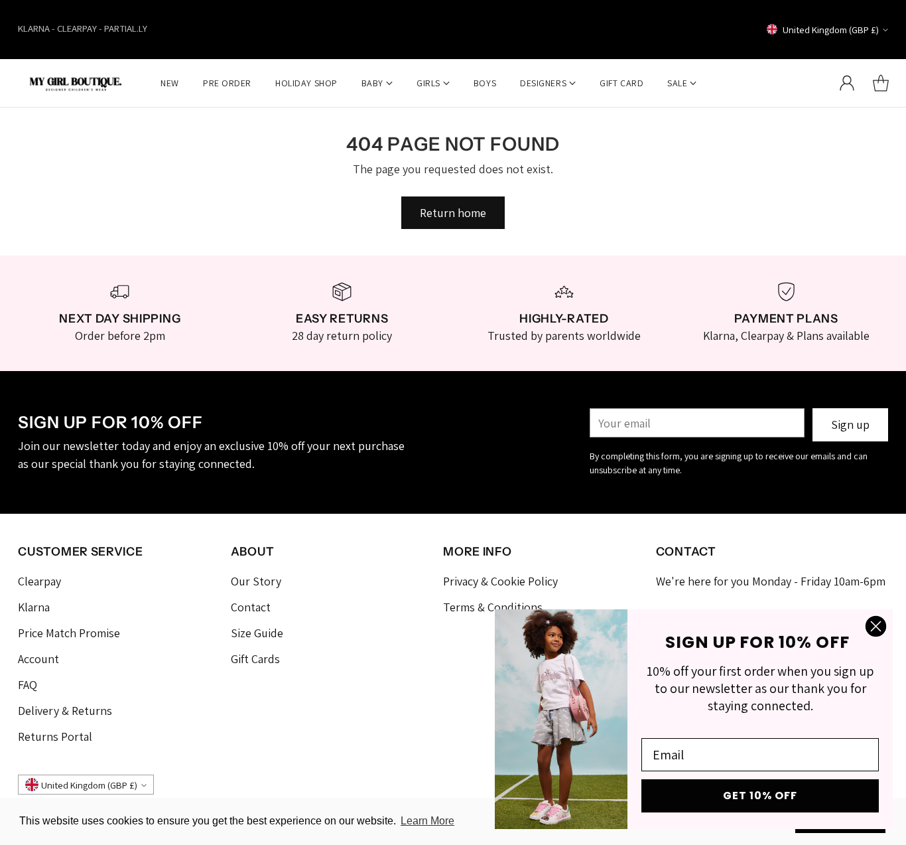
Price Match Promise (69, 633)
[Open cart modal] (880, 83)
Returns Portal (55, 736)
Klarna (34, 607)
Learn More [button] (427, 820)
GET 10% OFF (760, 795)
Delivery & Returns (65, 710)
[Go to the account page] (847, 83)
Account (38, 658)
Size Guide (257, 633)
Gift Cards (255, 658)
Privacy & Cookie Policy (500, 581)
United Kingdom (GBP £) (831, 29)
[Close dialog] (875, 626)
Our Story (256, 581)
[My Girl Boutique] (76, 83)
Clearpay (39, 581)
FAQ (27, 684)
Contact (251, 607)
